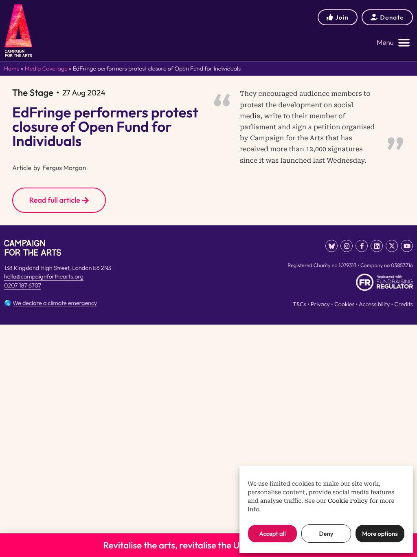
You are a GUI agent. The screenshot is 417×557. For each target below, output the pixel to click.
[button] (393, 42)
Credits (403, 304)
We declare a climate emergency (55, 303)
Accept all (272, 533)
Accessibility (374, 304)
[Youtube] (407, 246)
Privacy (320, 304)
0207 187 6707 (22, 285)
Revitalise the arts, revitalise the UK (174, 545)
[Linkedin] (377, 246)
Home (12, 68)
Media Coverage (46, 68)
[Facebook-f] (362, 246)
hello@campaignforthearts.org (43, 276)
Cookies (344, 304)
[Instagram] (346, 246)
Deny (326, 533)
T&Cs (299, 304)
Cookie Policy (348, 501)
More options (379, 533)
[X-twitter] (392, 246)
